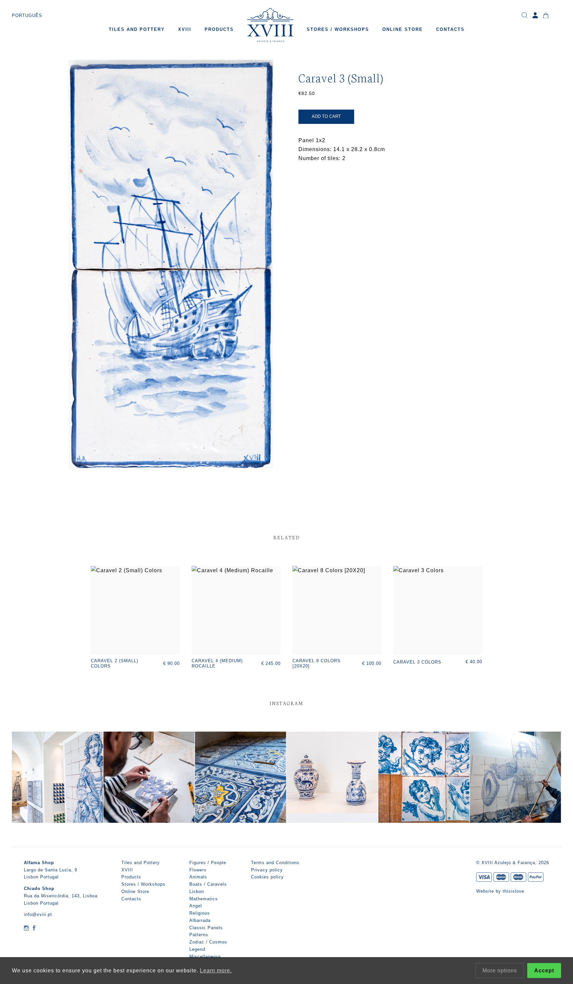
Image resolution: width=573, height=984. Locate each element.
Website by (489, 891)
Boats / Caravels (208, 884)
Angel (195, 905)
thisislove (513, 891)
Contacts (450, 29)
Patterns (198, 934)
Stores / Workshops (338, 29)
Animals (198, 876)
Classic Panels (206, 927)
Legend (197, 949)
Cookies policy (267, 876)
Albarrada (200, 920)
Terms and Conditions (275, 862)
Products (219, 29)
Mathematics (203, 898)
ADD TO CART (326, 116)
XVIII (184, 29)
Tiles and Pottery (137, 29)
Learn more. (216, 970)
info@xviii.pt (38, 914)
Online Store (402, 29)
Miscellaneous (205, 956)
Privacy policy (267, 869)
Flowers (198, 869)
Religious (199, 913)
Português (27, 15)
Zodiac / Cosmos (208, 941)
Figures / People (207, 862)
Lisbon (196, 891)
